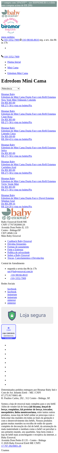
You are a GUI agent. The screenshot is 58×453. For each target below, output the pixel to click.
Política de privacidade (18, 252)
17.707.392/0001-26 (11, 446)
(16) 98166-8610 (30, 40)
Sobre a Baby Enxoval (18, 255)
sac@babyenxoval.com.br (20, 271)
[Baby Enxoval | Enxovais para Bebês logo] (10, 16)
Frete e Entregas (15, 249)
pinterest (11, 300)
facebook (11, 289)
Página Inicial (14, 62)
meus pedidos (8, 37)
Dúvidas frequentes (16, 244)
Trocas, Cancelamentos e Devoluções (25, 258)
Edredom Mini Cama (17, 73)
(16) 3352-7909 (11, 40)
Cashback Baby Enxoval (19, 241)
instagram (12, 294)
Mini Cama (12, 67)
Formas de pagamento (18, 246)
